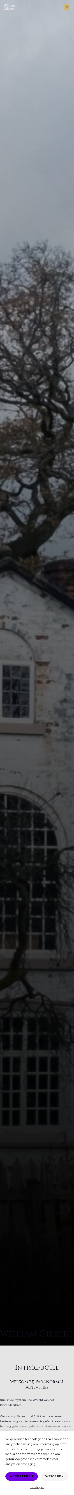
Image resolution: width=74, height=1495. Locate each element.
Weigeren (54, 1476)
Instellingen (37, 1487)
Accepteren (21, 1476)
